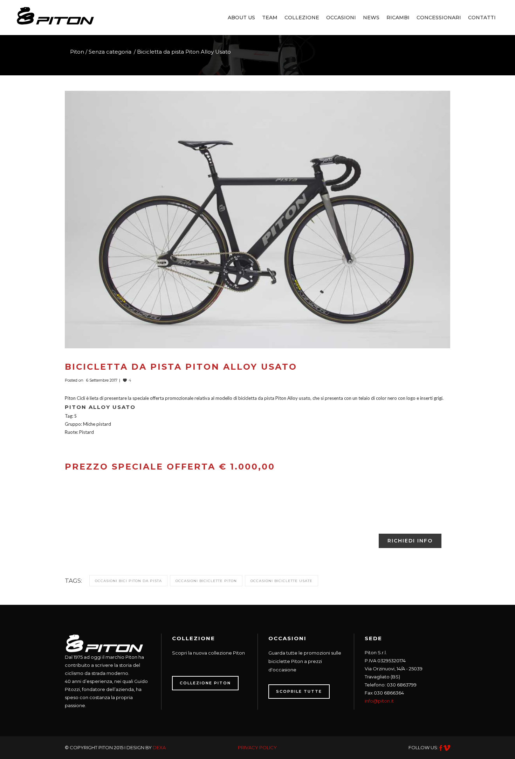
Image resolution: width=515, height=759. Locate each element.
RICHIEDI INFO (410, 541)
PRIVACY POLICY (257, 747)
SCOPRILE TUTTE (299, 691)
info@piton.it (379, 701)
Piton (77, 51)
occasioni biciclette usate (281, 581)
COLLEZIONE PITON (205, 683)
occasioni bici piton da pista (128, 581)
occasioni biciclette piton (206, 581)
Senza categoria (110, 51)
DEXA (159, 747)
